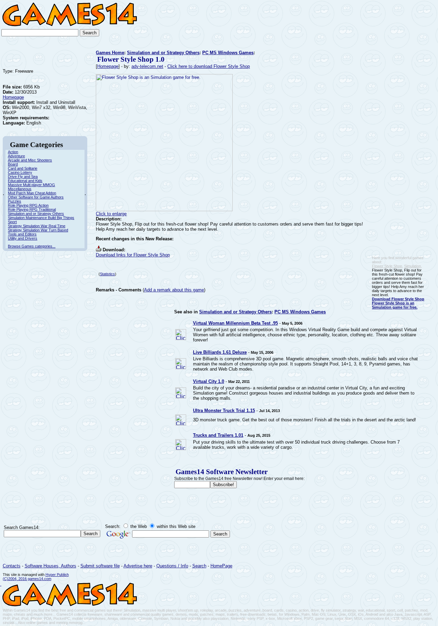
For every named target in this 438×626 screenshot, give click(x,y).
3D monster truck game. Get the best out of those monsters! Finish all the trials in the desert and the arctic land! (304, 419)
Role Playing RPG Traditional (32, 209)
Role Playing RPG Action (28, 205)
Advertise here (138, 565)
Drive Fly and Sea (23, 176)
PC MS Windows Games (228, 52)
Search (199, 565)
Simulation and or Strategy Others (36, 214)
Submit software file (100, 565)
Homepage (13, 97)
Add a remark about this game (174, 289)
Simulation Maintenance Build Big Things (41, 218)
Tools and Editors (22, 234)
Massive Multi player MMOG (31, 185)
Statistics (107, 274)
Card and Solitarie (22, 168)
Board (13, 164)
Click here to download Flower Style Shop (208, 66)
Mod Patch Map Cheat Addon (32, 193)
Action (13, 152)
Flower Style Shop (387, 266)
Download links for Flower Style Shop (133, 254)
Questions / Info (172, 565)
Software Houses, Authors (50, 565)
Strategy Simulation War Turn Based (38, 230)
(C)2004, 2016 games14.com (27, 579)
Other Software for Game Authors (36, 197)
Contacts (12, 565)
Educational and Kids (25, 181)
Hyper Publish (57, 575)
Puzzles (14, 201)
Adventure (16, 156)
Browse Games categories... (31, 246)
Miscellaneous (19, 189)
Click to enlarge (111, 213)
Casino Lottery (20, 172)
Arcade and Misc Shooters (30, 160)
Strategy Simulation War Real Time (36, 226)
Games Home (110, 52)
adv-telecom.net (147, 66)
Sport (12, 222)
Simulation (412, 266)
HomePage (221, 565)
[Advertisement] (415, 22)
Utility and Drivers (22, 238)
